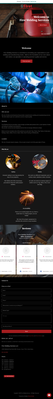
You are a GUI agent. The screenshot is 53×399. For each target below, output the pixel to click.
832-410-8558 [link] (5, 352)
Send (26, 331)
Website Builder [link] (31, 396)
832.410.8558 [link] (45, 34)
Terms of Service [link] (39, 335)
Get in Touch (43, 25)
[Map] (26, 382)
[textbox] (26, 290)
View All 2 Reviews (26, 242)
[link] (26, 9)
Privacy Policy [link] (31, 335)
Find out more (26, 61)
